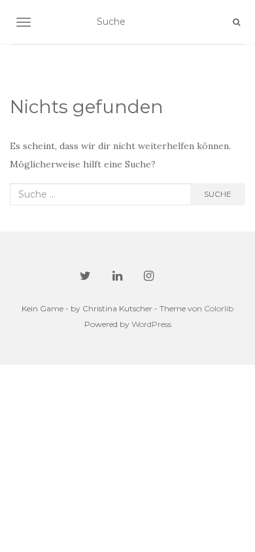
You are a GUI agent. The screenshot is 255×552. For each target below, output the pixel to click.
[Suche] (236, 22)
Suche (217, 194)
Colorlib (218, 308)
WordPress (151, 324)
